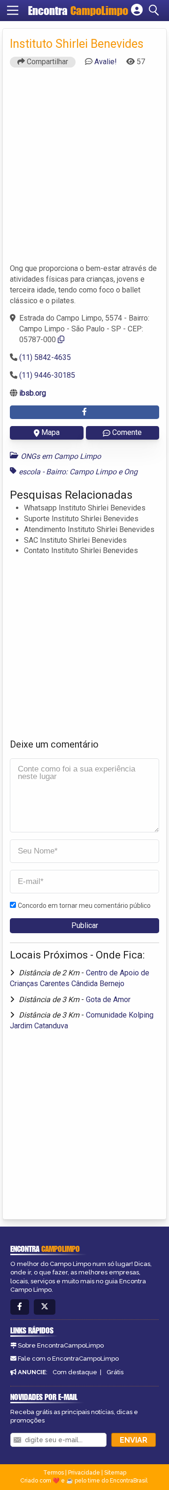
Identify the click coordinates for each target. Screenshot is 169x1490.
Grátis (115, 1372)
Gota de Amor (108, 999)
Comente (127, 432)
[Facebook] (19, 1307)
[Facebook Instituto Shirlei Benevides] (84, 412)
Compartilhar (46, 61)
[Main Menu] (12, 10)
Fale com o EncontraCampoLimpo (68, 1358)
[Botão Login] (137, 10)
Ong (131, 471)
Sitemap (115, 1472)
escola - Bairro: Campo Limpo (67, 471)
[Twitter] (44, 1307)
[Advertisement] (84, 169)
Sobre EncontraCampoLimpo (61, 1345)
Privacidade (84, 1472)
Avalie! (105, 61)
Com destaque (75, 1372)
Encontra (78, 10)
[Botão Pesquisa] (155, 10)
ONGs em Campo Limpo (61, 456)
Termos (53, 1472)
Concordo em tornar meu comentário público (84, 905)
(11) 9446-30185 (47, 375)
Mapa (50, 432)
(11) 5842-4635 (45, 357)
